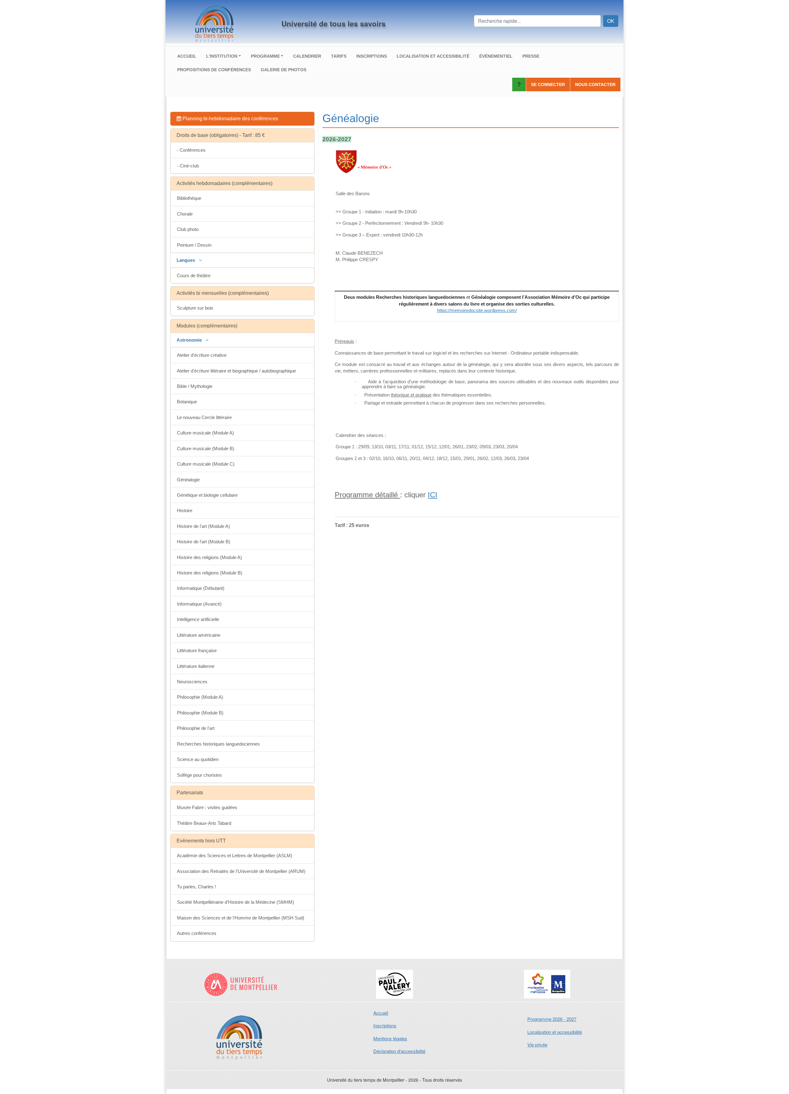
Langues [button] (186, 260)
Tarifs (338, 56)
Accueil (186, 56)
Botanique (187, 401)
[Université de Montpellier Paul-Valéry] (394, 984)
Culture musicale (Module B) (205, 448)
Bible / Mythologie (194, 386)
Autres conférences (196, 933)
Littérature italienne (196, 666)
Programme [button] (265, 56)
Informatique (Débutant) (200, 588)
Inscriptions (371, 56)
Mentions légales (390, 1038)
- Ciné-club (188, 165)
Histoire (184, 510)
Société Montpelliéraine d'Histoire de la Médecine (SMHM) (235, 902)
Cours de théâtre (194, 275)
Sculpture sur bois (195, 308)
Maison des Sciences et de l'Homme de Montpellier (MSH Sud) (240, 917)
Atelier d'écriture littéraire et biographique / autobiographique (236, 370)
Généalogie (188, 479)
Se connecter (548, 84)
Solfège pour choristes (199, 775)
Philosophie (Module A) (200, 697)
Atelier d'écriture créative (202, 355)
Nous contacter (595, 84)
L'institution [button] (221, 56)
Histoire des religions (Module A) (209, 557)
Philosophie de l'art (196, 728)
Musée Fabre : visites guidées (207, 807)
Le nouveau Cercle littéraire (204, 417)
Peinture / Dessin (194, 245)
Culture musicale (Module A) (205, 432)
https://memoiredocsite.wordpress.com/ (477, 310)
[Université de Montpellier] (242, 984)
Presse (530, 56)
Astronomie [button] (190, 340)
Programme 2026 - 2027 (551, 1019)
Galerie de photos (283, 69)
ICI (432, 495)
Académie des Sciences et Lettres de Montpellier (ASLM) (234, 855)
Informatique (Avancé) (199, 604)
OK (610, 20)
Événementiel (496, 56)
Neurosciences (192, 681)
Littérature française (197, 650)
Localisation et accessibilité (433, 56)
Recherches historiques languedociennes (218, 743)
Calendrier (307, 56)
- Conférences (191, 150)
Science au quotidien (198, 759)
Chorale (185, 213)
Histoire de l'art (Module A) (203, 526)
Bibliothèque (189, 198)
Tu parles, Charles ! (196, 886)
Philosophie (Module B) (200, 712)
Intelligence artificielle (198, 619)
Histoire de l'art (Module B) (203, 541)
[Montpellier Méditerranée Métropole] (547, 984)
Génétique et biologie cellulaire (207, 495)
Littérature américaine (198, 635)
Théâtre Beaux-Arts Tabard (204, 823)
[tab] (242, 118)
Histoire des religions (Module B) (209, 572)
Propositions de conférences (214, 69)
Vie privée (537, 1044)
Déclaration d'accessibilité (399, 1051)
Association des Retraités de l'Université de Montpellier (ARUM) (241, 871)
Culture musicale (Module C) (206, 464)
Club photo (187, 229)
